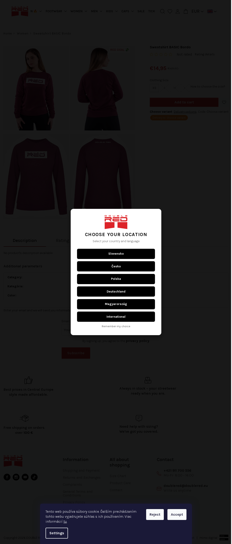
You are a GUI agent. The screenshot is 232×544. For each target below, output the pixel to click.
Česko (114, 266)
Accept (175, 514)
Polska (114, 279)
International (114, 317)
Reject (153, 514)
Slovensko (114, 254)
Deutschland (114, 291)
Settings (55, 533)
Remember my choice (114, 326)
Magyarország (114, 304)
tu (63, 521)
